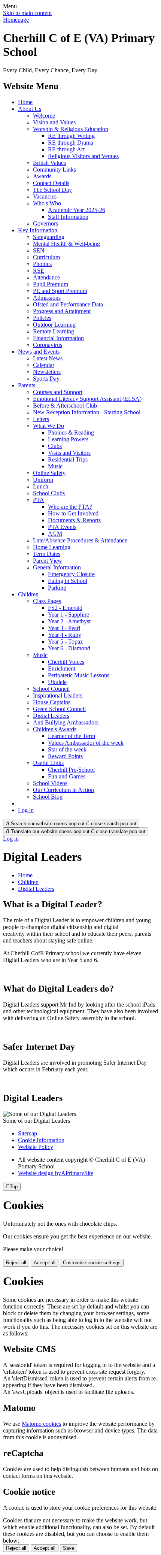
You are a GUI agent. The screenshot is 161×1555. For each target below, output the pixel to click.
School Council (51, 689)
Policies (42, 318)
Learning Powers (68, 439)
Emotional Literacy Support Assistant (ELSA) (87, 399)
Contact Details (51, 183)
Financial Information (58, 338)
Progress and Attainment (62, 311)
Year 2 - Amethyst (69, 621)
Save (68, 1548)
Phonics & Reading (71, 432)
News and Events (39, 351)
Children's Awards (54, 729)
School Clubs (49, 493)
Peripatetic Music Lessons (78, 675)
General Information (57, 567)
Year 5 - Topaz (65, 641)
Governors (45, 223)
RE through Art (66, 149)
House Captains (51, 702)
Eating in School (67, 581)
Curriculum (46, 257)
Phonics (42, 264)
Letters (41, 419)
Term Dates (46, 554)
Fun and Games (66, 776)
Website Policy (35, 1147)
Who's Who (47, 203)
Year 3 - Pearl (64, 628)
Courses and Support (57, 392)
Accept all (44, 1262)
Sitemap (27, 1133)
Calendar (43, 365)
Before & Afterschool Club (65, 405)
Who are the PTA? (70, 506)
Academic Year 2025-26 (76, 210)
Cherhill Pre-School (71, 769)
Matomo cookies (41, 1424)
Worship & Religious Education (70, 129)
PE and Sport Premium (60, 291)
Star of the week (67, 749)
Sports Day (46, 378)
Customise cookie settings (92, 1262)
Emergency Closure (71, 574)
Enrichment (61, 668)
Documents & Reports (74, 520)
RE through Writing (71, 136)
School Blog (48, 796)
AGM (55, 533)
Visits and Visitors (69, 453)
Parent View (47, 560)
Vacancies (45, 196)
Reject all (16, 1262)
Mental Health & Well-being (66, 243)
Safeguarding (48, 237)
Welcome (44, 115)
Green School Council (59, 709)
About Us (29, 109)
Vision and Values (54, 122)
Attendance (46, 277)
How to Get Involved (73, 513)
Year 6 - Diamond (69, 648)
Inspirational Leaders (57, 695)
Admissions (47, 297)
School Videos (50, 783)
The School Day (52, 190)
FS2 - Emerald (65, 608)
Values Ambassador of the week (86, 742)
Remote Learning (53, 331)
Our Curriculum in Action (63, 790)
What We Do (48, 426)
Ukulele (57, 682)
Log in (26, 810)
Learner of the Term (71, 736)
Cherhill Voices (66, 662)
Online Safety (49, 473)
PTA (38, 500)
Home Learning (51, 547)
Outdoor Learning (54, 324)
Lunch (40, 486)
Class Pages (47, 601)
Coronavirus (47, 345)
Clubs (55, 446)
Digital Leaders (51, 716)
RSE (38, 270)
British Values (49, 163)
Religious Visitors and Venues (83, 156)
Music (55, 466)
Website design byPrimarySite (55, 1173)
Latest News (48, 358)
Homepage (16, 19)
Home (25, 102)
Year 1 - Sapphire (68, 614)
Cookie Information (41, 1140)
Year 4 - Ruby (64, 635)
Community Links (54, 169)
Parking (57, 587)
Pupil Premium (50, 284)
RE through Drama (70, 142)
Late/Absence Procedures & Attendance (80, 540)
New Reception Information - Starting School (86, 412)
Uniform (43, 480)
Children (28, 594)
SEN (39, 250)
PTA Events (62, 527)
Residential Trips (68, 459)
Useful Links (48, 763)
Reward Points (65, 756)
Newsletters (47, 372)
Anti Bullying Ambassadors (65, 722)
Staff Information (68, 217)
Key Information (37, 230)
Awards (42, 176)
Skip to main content (27, 13)
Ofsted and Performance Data (68, 304)
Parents (26, 385)
